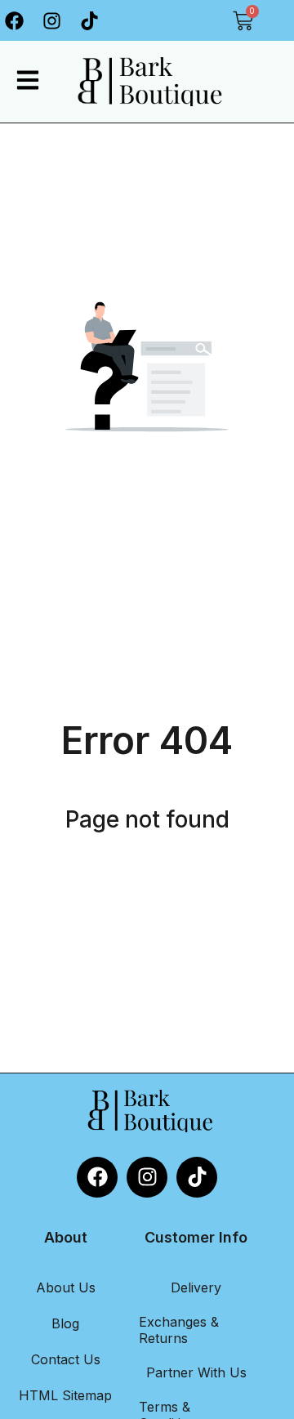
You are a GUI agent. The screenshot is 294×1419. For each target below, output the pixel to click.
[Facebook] (97, 1177)
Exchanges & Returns (179, 1330)
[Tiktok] (90, 20)
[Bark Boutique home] (146, 81)
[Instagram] (52, 20)
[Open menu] (28, 80)
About (65, 1237)
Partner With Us (196, 1372)
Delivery (196, 1287)
